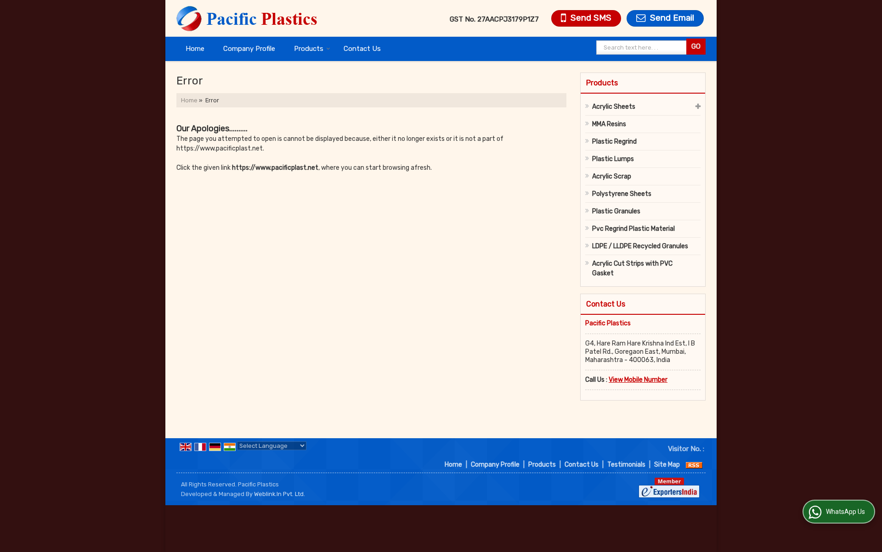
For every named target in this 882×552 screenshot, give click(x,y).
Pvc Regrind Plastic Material (633, 229)
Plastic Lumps (613, 159)
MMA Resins (609, 124)
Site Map (667, 464)
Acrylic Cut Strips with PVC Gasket (632, 268)
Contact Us (362, 49)
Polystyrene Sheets (621, 194)
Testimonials (626, 464)
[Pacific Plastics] (247, 18)
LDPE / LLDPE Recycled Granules (640, 246)
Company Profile (249, 49)
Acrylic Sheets (613, 107)
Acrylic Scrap (611, 176)
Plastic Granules (616, 211)
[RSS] (694, 464)
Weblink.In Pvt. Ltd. (279, 494)
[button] (638, 380)
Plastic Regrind (614, 141)
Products (308, 49)
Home (195, 49)
